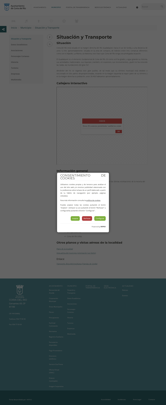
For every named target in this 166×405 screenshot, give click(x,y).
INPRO (103, 227)
